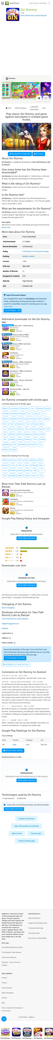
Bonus (35, 434)
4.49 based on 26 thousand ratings (35, 251)
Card (47, 429)
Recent (28, 470)
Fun (40, 444)
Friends (42, 439)
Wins (5, 424)
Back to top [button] (47, 1020)
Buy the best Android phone (37, 938)
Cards (42, 434)
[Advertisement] (26, 48)
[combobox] (38, 3)
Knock (41, 429)
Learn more (8, 306)
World (20, 439)
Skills (41, 424)
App (27, 465)
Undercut (6, 419)
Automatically (30, 419)
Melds (33, 460)
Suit (32, 408)
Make (20, 476)
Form (14, 444)
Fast (5, 470)
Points (19, 434)
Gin (5, 429)
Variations (13, 414)
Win (5, 439)
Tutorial (21, 419)
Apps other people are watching (26, 826)
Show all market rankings (14, 750)
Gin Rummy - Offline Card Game (21, 362)
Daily (20, 465)
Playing (34, 465)
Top (27, 424)
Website (5, 628)
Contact (4, 978)
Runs (34, 476)
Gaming (5, 414)
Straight (12, 439)
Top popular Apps (34, 933)
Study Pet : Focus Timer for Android (11, 963)
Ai (42, 470)
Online (40, 460)
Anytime (5, 465)
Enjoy (26, 460)
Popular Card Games (26, 818)
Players (12, 434)
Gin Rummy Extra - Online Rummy (21, 326)
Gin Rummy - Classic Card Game (21, 380)
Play (26, 429)
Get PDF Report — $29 (12, 310)
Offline (5, 460)
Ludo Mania (14, 499)
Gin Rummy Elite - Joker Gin (19, 389)
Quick (40, 419)
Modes (5, 408)
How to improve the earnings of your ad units (12, 1009)
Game (20, 429)
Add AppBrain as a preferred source (16, 665)
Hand (19, 460)
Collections (24, 408)
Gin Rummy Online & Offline (19, 335)
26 (23, 271)
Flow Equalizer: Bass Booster (11, 952)
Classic (33, 429)
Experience (32, 444)
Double (13, 419)
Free (35, 439)
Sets (5, 476)
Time (13, 465)
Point (12, 424)
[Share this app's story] (39, 98)
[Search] (49, 3)
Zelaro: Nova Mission (9, 957)
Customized (14, 408)
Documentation (7, 988)
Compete (20, 424)
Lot (43, 414)
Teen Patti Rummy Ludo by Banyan (24, 485)
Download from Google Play (20, 154)
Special (47, 408)
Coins (36, 414)
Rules (27, 476)
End (41, 476)
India (14, 745)
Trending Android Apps (35, 928)
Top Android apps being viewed (12, 947)
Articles (4, 998)
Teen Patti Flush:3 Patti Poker (20, 490)
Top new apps (35, 833)
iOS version (39, 154)
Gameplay (22, 444)
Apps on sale (17, 833)
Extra (41, 465)
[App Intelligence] (4, 1018)
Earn (29, 414)
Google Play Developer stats (37, 923)
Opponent (27, 434)
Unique (22, 414)
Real (5, 434)
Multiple (40, 408)
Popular (20, 470)
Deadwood (6, 444)
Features (27, 439)
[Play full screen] (46, 98)
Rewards (12, 470)
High (35, 470)
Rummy (12, 429)
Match (47, 419)
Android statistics (34, 918)
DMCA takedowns (8, 993)
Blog (3, 1003)
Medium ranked (28, 256)
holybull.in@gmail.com (10, 624)
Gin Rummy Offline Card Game (20, 344)
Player (14, 450)
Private (34, 424)
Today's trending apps (26, 841)
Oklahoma (6, 450)
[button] (26, 633)
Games (12, 460)
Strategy (12, 476)
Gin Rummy (14, 353)
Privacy (4, 983)
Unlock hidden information (26, 538)
